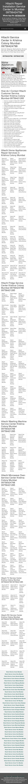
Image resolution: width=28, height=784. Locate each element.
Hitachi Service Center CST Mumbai (14, 700)
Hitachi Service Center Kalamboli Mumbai (14, 745)
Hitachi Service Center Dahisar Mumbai (14, 718)
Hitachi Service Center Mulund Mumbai (14, 727)
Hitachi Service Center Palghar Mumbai (14, 740)
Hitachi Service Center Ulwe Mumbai (14, 752)
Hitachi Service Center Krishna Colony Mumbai (14, 738)
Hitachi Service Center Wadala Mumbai (14, 760)
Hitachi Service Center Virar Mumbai (14, 729)
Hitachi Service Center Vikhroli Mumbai (14, 756)
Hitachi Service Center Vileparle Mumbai (14, 705)
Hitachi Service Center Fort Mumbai (14, 763)
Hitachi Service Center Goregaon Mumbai (14, 709)
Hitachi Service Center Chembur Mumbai (14, 758)
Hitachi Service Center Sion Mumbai (14, 765)
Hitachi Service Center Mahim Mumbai (14, 680)
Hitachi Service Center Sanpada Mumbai (14, 743)
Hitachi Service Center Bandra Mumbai (14, 676)
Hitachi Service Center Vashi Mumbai (14, 736)
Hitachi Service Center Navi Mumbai (14, 749)
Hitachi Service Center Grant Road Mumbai (14, 689)
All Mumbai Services (7, 29)
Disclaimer (14, 776)
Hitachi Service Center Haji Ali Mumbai (14, 694)
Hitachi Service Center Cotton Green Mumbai (14, 703)
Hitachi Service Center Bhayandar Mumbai (14, 723)
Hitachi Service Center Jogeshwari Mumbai (14, 707)
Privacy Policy (21, 776)
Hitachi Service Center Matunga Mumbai (14, 683)
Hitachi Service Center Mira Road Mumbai (14, 725)
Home (5, 776)
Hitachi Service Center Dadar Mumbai (14, 685)
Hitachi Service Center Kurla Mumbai (14, 754)
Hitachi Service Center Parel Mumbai (14, 692)
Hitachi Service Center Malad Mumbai (14, 712)
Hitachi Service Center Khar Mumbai (14, 674)
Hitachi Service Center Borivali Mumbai (14, 716)
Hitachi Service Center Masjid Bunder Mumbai (14, 698)
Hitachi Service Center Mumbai (14, 672)
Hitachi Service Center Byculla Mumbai (14, 696)
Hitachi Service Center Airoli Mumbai (14, 734)
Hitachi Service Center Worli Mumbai (14, 687)
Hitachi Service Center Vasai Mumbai (14, 732)
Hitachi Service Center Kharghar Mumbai (14, 720)
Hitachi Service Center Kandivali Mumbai (14, 714)
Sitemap (9, 776)
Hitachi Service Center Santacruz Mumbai (14, 678)
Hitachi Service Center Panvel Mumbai (14, 747)
